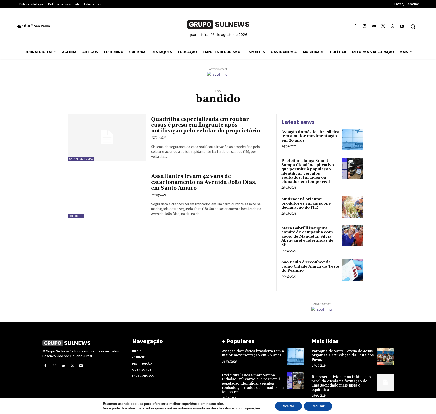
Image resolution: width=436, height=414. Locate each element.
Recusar (317, 406)
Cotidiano (76, 216)
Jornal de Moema (81, 158)
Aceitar (288, 406)
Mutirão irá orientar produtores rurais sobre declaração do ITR (306, 203)
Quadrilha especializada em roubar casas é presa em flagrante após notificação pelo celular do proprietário (205, 125)
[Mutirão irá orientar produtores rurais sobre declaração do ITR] (352, 207)
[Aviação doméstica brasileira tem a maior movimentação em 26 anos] (352, 140)
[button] (413, 26)
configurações (249, 408)
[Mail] (373, 26)
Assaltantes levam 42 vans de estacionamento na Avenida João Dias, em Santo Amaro (204, 182)
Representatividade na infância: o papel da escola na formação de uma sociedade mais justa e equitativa (341, 383)
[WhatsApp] (392, 26)
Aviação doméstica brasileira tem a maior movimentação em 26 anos (310, 136)
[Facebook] (355, 26)
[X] (383, 26)
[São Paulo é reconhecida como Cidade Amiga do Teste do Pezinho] (352, 270)
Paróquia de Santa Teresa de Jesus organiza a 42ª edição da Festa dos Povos (343, 355)
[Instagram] (364, 26)
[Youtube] (402, 26)
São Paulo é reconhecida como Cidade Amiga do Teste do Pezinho (310, 266)
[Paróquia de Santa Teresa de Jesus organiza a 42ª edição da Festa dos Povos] (385, 356)
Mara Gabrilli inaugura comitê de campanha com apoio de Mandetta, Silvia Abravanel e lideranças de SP (307, 236)
